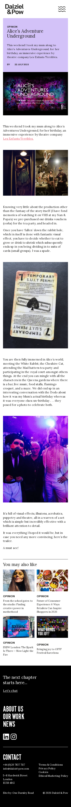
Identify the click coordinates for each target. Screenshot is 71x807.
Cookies (43, 772)
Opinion (12, 27)
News (9, 724)
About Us (13, 708)
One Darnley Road (23, 793)
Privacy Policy (47, 768)
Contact (12, 757)
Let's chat (10, 690)
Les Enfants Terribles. (18, 138)
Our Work (13, 716)
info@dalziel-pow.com (16, 768)
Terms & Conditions (51, 764)
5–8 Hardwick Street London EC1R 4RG (15, 779)
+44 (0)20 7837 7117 (14, 764)
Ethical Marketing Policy (53, 776)
